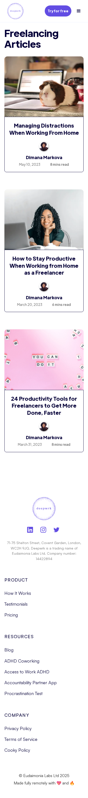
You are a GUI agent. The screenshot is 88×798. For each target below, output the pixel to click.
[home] (14, 11)
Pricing (11, 614)
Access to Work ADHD (26, 671)
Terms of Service (20, 739)
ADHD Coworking (21, 661)
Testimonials (16, 604)
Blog (8, 649)
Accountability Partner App (30, 682)
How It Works (17, 593)
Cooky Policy (17, 750)
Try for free (58, 11)
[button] (79, 11)
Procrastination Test (23, 693)
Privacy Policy (18, 728)
